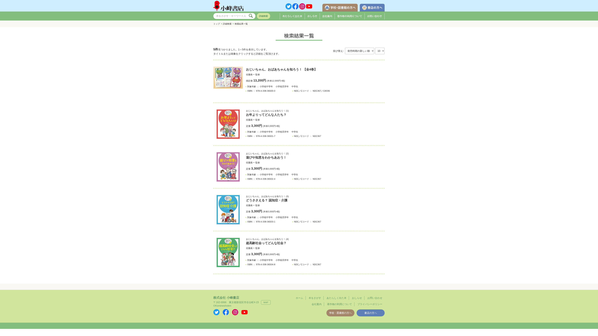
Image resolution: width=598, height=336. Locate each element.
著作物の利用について (349, 16)
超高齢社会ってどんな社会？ (266, 243)
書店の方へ (370, 313)
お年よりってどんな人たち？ (266, 114)
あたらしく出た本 (292, 16)
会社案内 (327, 16)
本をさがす (315, 298)
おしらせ (312, 16)
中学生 (295, 86)
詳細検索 (263, 16)
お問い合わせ (374, 16)
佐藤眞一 (250, 74)
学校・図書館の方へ (340, 313)
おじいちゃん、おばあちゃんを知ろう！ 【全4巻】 (281, 69)
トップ (216, 24)
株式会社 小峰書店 (226, 297)
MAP (265, 302)
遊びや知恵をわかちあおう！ (266, 157)
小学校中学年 (266, 86)
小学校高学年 (282, 86)
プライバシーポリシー (369, 304)
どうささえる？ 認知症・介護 (266, 200)
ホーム (299, 298)
